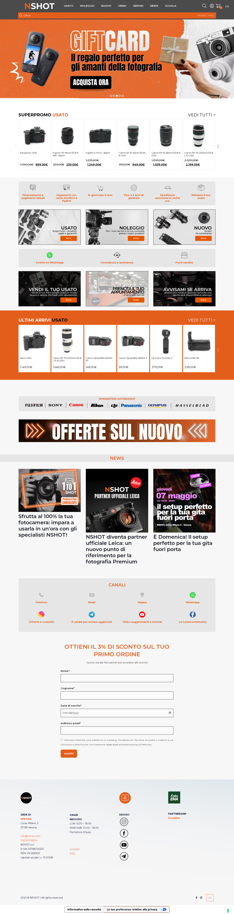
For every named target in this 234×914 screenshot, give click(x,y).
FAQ (72, 853)
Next (217, 146)
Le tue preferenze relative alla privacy (132, 909)
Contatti (74, 849)
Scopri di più (112, 744)
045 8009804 (29, 840)
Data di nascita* (71, 705)
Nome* (65, 671)
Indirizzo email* (71, 723)
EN (227, 6)
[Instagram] (201, 897)
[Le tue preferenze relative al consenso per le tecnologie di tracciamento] (228, 910)
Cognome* (68, 688)
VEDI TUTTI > (201, 115)
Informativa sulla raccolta (84, 909)
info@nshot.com (30, 836)
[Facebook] (196, 897)
